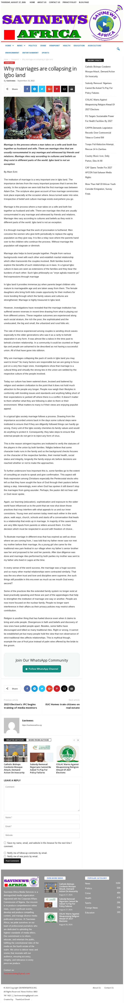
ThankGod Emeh (22, 999)
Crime (43, 45)
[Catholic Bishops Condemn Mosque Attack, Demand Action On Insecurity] (15, 753)
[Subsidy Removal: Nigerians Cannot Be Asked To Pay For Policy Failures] (41, 753)
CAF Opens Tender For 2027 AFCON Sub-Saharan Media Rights (98, 172)
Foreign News (91, 908)
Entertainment (30, 52)
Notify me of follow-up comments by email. (27, 853)
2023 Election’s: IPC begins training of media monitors (20, 706)
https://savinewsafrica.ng (32, 725)
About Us (41, 2)
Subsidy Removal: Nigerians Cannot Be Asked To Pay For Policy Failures (40, 768)
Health (66, 45)
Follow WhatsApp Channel (42, 669)
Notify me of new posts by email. (22, 856)
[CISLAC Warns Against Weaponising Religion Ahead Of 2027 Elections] (68, 753)
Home (32, 2)
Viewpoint (54, 45)
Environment (12, 52)
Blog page (84, 2)
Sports (45, 52)
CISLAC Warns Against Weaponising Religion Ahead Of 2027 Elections (67, 768)
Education (79, 45)
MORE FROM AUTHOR (39, 740)
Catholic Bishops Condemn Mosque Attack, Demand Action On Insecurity (14, 768)
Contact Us (54, 2)
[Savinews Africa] (62, 23)
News (19, 45)
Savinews (10, 80)
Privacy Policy (69, 2)
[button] (118, 49)
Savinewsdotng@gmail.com (17, 973)
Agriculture (94, 45)
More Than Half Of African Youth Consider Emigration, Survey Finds (100, 189)
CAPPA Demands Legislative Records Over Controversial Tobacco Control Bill (98, 133)
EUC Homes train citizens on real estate (63, 706)
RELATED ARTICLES (15, 740)
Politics (33, 45)
